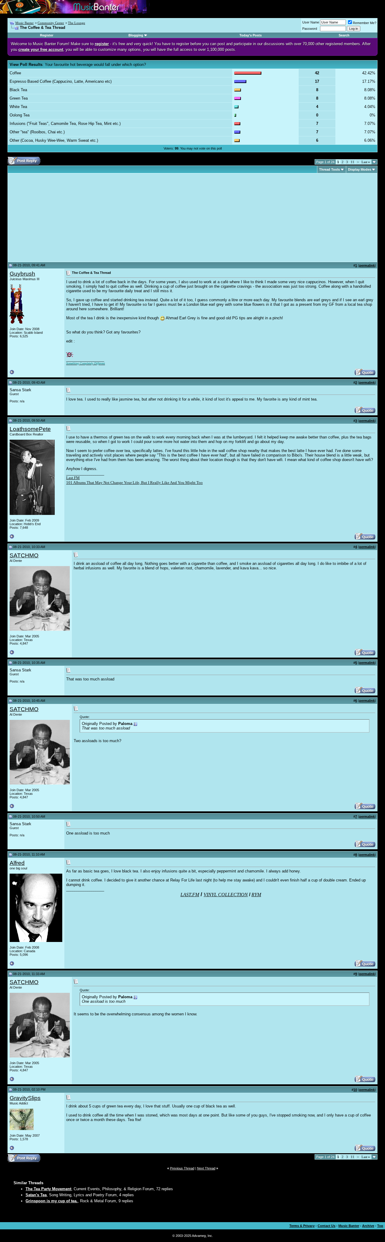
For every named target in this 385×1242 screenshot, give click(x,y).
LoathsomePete (30, 429)
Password (309, 28)
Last (366, 162)
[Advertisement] (60, 217)
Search (344, 35)
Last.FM (73, 477)
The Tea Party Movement (48, 1189)
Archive (368, 1226)
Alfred (17, 863)
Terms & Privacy (302, 1226)
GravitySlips (25, 1098)
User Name (310, 22)
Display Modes (359, 169)
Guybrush (22, 274)
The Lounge (76, 23)
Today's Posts (250, 35)
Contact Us (326, 1226)
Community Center (51, 23)
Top (380, 1226)
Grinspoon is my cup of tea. (52, 1201)
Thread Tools (329, 169)
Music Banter (24, 23)
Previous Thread (182, 1168)
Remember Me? (364, 23)
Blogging (135, 35)
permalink (367, 265)
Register (46, 35)
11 (352, 162)
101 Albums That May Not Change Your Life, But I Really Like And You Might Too (134, 482)
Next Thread (206, 1168)
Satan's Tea (36, 1195)
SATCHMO (24, 555)
